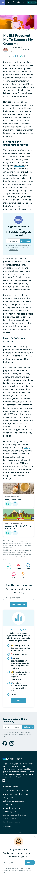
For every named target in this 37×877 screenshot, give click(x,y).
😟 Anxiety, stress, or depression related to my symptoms (20, 647)
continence (19, 166)
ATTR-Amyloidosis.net (12, 811)
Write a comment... (13, 598)
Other (13, 694)
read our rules (18, 589)
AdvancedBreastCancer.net (15, 790)
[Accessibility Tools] (18, 2)
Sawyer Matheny (16, 47)
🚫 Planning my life (19, 654)
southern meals (18, 81)
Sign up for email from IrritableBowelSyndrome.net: (18, 231)
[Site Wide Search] (13, 2)
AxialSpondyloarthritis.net (14, 815)
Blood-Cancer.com (11, 822)
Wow (12, 575)
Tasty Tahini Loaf (13, 499)
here (4, 559)
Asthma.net (7, 804)
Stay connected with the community (14, 720)
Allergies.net (8, 797)
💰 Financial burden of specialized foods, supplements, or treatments (20, 675)
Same (22, 575)
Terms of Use (13, 250)
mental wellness (10, 271)
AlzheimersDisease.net (13, 801)
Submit (18, 700)
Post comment (18, 604)
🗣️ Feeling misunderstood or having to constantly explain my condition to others (20, 663)
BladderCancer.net (11, 818)
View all (8, 826)
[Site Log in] (23, 2)
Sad (27, 566)
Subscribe (32, 2)
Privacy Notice (18, 870)
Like (8, 566)
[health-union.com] (12, 759)
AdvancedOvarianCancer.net (15, 794)
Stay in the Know (18, 849)
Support (17, 566)
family (27, 447)
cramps (6, 377)
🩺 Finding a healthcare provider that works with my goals (19, 686)
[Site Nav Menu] (8, 2)
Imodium (14, 423)
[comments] (15, 503)
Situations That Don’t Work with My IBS (18, 527)
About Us (6, 832)
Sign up (30, 862)
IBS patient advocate (22, 317)
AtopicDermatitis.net (12, 808)
